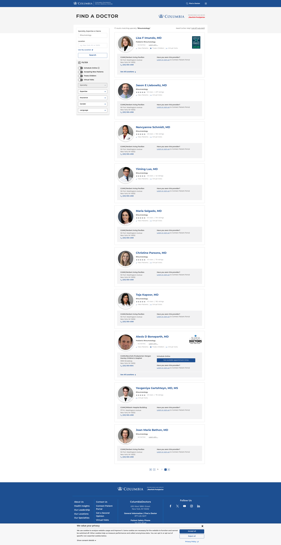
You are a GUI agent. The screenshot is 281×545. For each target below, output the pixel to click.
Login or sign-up (163, 60)
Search (92, 55)
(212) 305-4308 (128, 65)
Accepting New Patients (93, 72)
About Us (79, 502)
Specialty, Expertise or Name (89, 31)
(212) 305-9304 (128, 366)
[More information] (99, 68)
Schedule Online (90, 68)
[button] (92, 85)
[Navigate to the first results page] (151, 469)
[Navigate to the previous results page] (154, 469)
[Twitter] (177, 506)
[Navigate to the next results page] (165, 469)
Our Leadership (82, 510)
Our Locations (81, 514)
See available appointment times (176, 360)
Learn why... (153, 45)
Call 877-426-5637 (198, 28)
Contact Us (101, 502)
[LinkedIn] (198, 506)
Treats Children (90, 76)
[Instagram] (191, 506)
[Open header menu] (205, 3)
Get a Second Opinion (102, 514)
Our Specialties (81, 518)
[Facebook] (170, 506)
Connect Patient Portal (104, 507)
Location (81, 41)
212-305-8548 (140, 523)
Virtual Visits (89, 80)
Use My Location (85, 50)
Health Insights (82, 506)
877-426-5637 (140, 516)
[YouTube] (184, 506)
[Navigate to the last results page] (169, 469)
